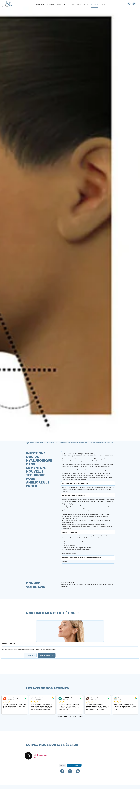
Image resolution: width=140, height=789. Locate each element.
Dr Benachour (39, 4)
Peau (65, 4)
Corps (72, 4)
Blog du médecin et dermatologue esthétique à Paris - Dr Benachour (48, 442)
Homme (79, 4)
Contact (103, 4)
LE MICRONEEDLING (8, 644)
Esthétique (50, 4)
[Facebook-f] (62, 771)
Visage (59, 4)
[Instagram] (70, 771)
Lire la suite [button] (7, 712)
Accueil (27, 442)
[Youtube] (78, 771)
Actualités (94, 4)
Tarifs (86, 4)
